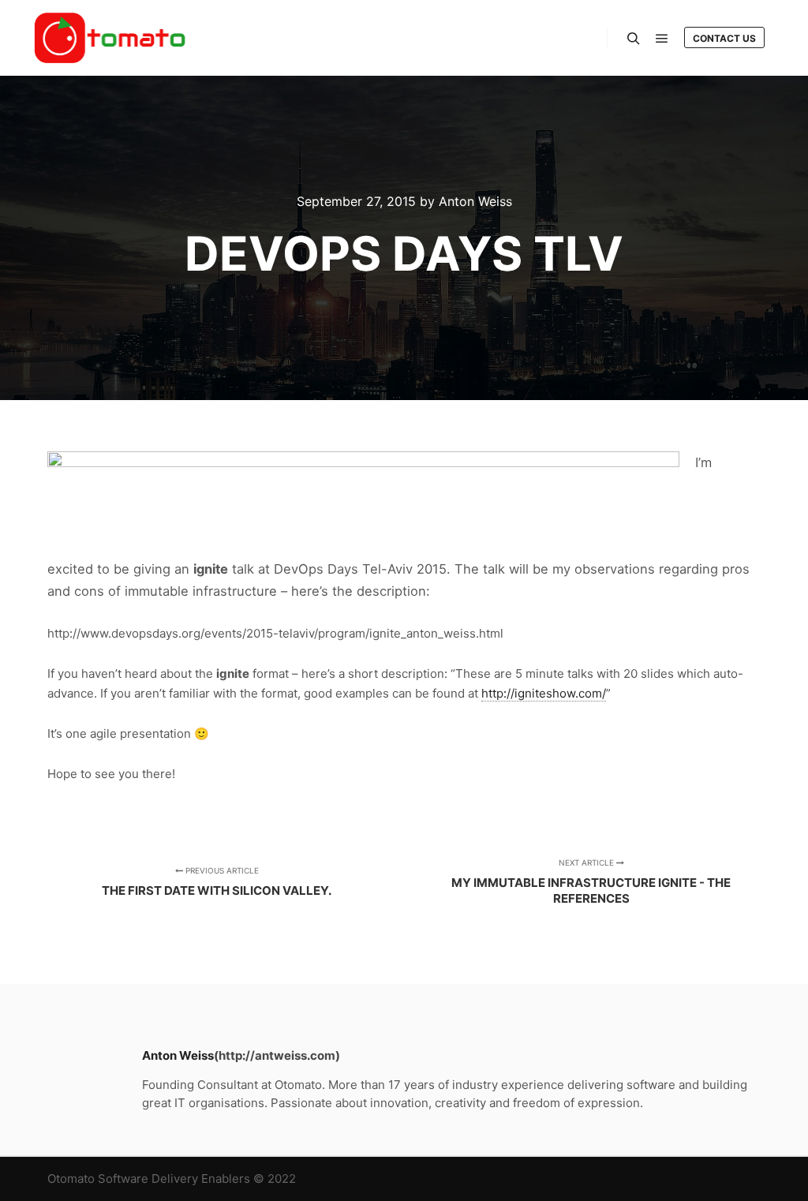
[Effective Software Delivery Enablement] (110, 38)
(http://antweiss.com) (277, 1055)
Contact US (724, 38)
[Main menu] (662, 38)
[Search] (633, 38)
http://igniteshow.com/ (543, 693)
